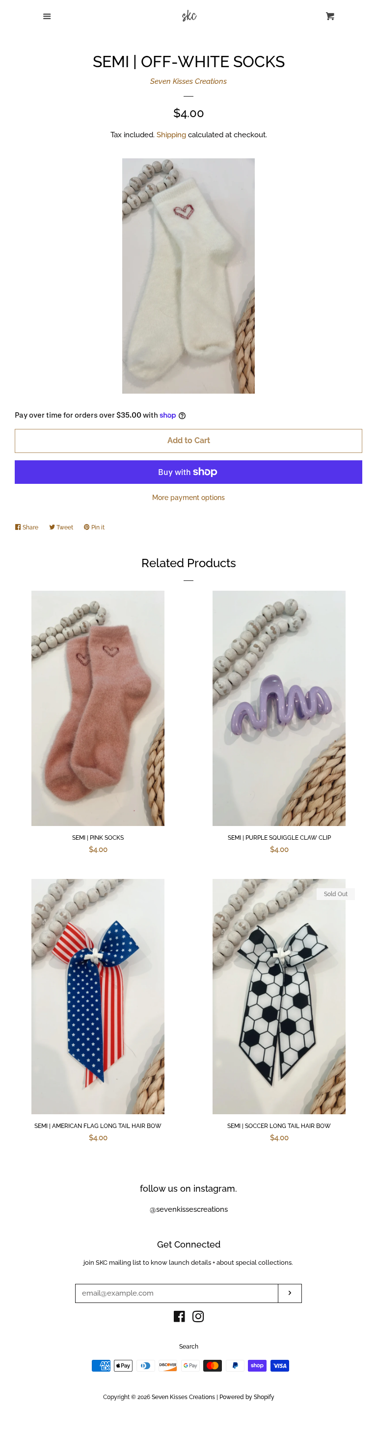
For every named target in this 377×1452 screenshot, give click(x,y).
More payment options (188, 497)
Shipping (171, 134)
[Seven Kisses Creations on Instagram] (198, 1318)
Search (188, 1346)
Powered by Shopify (246, 1397)
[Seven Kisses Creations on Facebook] (179, 1318)
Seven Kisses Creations (188, 81)
